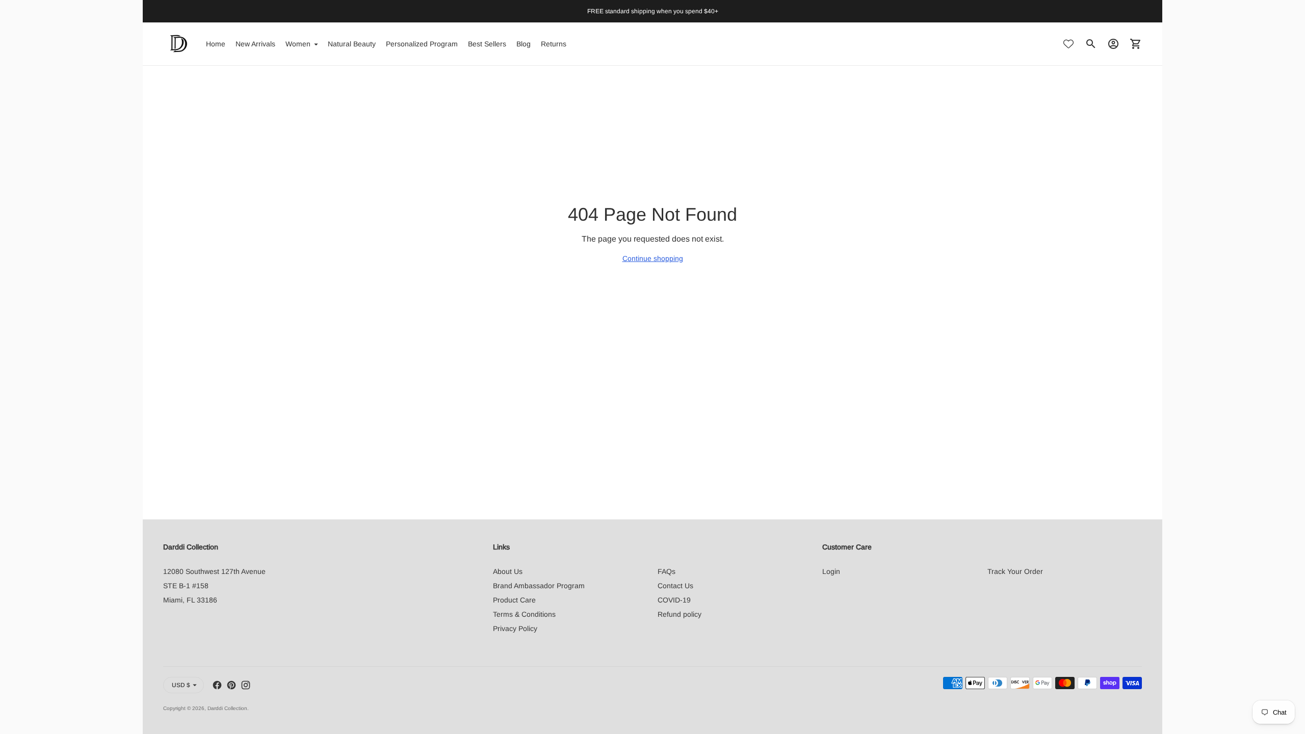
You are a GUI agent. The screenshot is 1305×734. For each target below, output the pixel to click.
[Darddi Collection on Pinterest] (231, 685)
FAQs (666, 571)
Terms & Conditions (524, 614)
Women (297, 44)
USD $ (181, 685)
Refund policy (679, 614)
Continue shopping (652, 258)
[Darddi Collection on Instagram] (246, 685)
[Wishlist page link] (1068, 44)
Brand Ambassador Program (539, 586)
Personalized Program (422, 44)
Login (831, 571)
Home (215, 44)
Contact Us (675, 586)
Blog (523, 44)
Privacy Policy (515, 628)
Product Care (514, 600)
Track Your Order (1015, 571)
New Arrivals (255, 44)
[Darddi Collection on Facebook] (217, 685)
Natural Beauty (352, 44)
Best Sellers (487, 44)
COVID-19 (674, 600)
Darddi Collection (227, 708)
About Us (508, 571)
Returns (553, 44)
